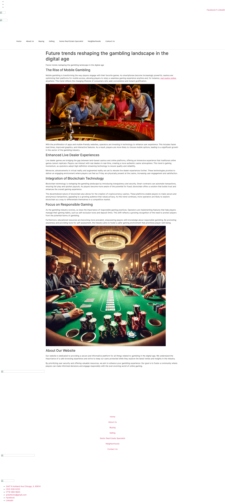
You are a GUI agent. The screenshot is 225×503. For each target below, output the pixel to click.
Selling (51, 41)
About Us (30, 41)
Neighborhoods (94, 41)
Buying (41, 41)
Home (18, 41)
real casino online (168, 78)
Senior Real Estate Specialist (71, 41)
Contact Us (110, 41)
